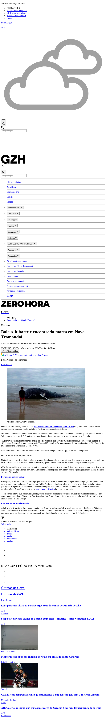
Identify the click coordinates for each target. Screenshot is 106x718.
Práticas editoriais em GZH (18, 286)
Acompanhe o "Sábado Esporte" (21, 320)
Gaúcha (10, 197)
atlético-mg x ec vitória (16, 13)
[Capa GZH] (53, 137)
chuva (9, 18)
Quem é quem (13, 276)
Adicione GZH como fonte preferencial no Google (26, 355)
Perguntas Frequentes (16, 291)
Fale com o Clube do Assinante (20, 266)
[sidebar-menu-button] (3, 120)
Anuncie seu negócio (16, 281)
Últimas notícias (14, 182)
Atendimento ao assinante (18, 261)
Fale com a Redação (15, 271)
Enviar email (6, 364)
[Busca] (3, 124)
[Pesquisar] (3, 172)
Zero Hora (11, 187)
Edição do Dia (13, 192)
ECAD (10, 296)
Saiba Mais (6, 524)
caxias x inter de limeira (17, 10)
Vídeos (10, 202)
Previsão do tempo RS (16, 15)
